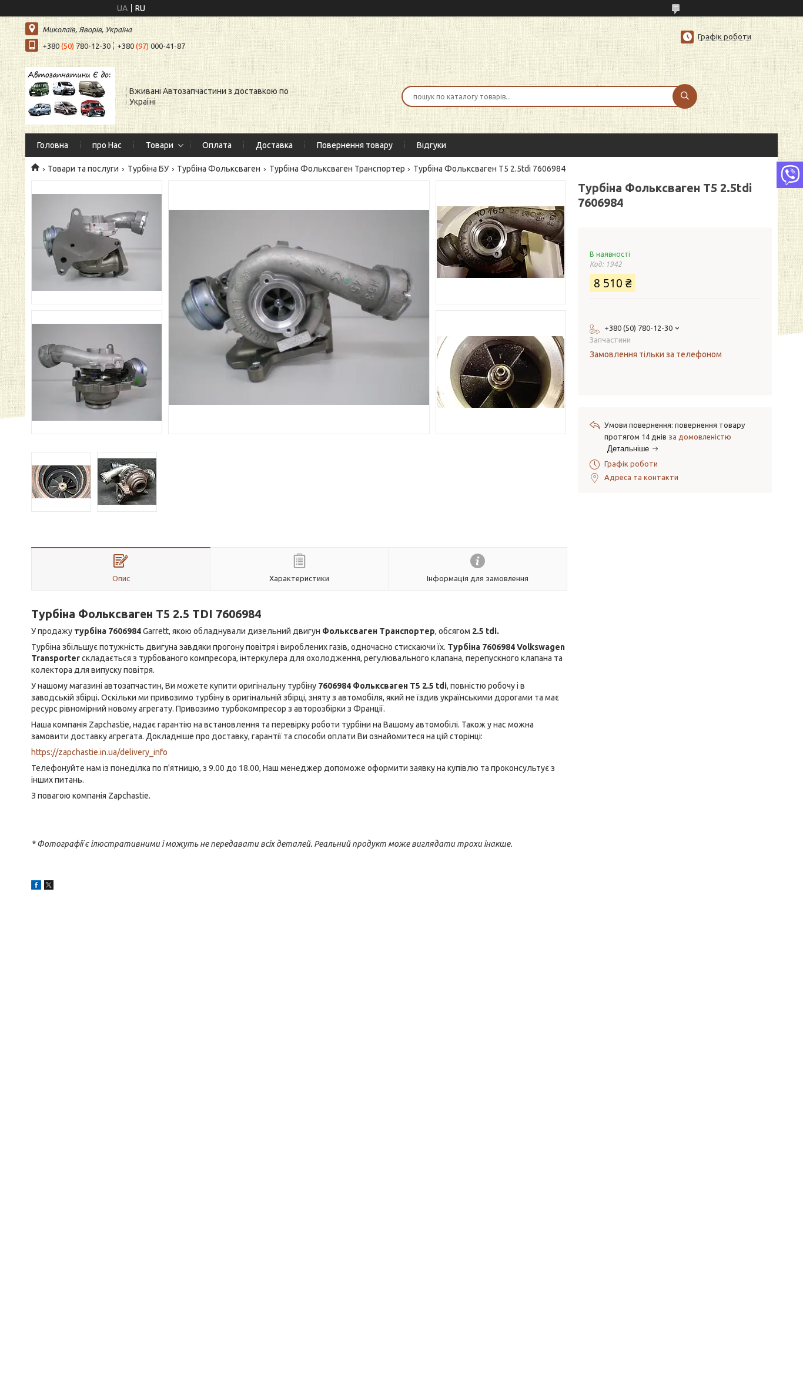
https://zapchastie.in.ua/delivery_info (99, 752)
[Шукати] (684, 96)
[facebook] (36, 886)
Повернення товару (355, 145)
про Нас (107, 145)
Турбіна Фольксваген (218, 168)
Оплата (217, 145)
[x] (48, 886)
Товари (159, 145)
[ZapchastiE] (70, 95)
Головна (52, 145)
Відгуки (431, 145)
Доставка (274, 145)
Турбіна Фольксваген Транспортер (337, 168)
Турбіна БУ (148, 168)
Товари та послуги (83, 168)
